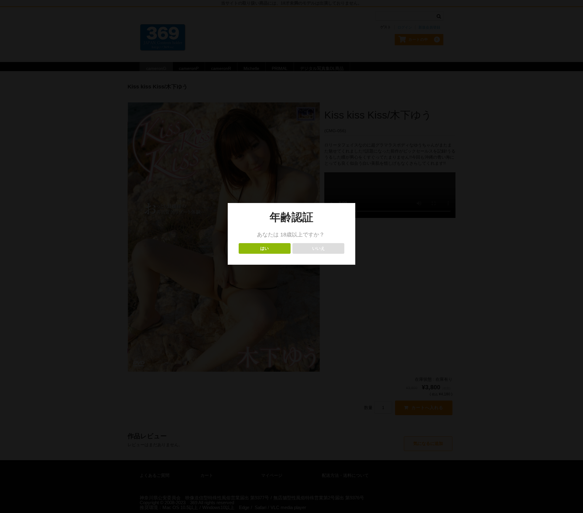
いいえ (318, 248)
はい (265, 248)
